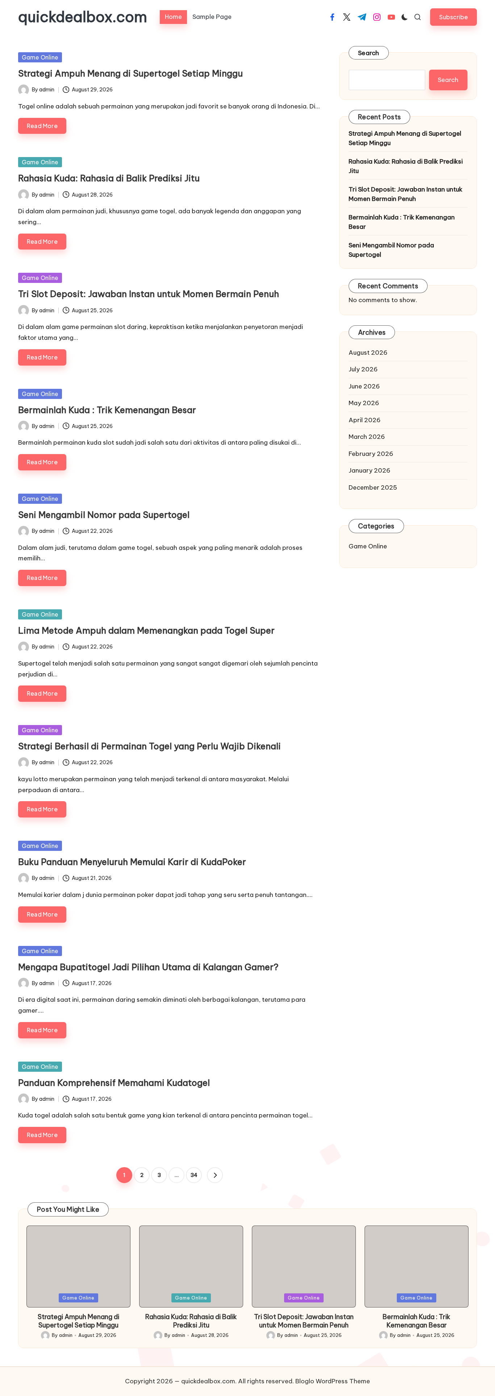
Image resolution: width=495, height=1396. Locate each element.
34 (194, 1175)
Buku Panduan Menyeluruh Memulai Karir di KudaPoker (132, 861)
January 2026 (369, 470)
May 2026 (364, 403)
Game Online (40, 57)
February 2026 (371, 454)
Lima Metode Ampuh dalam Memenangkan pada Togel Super (146, 630)
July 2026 (363, 369)
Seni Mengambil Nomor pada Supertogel (104, 514)
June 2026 (364, 386)
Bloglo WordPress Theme (332, 1381)
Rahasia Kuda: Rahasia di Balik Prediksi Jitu (109, 178)
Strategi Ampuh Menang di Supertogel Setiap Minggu (130, 73)
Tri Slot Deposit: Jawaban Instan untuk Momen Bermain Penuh (148, 293)
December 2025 (373, 487)
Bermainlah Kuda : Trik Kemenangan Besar (107, 409)
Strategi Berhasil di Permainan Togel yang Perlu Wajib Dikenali (149, 746)
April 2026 (364, 420)
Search (368, 53)
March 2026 (367, 437)
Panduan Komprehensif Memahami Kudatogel (114, 1082)
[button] (453, 16)
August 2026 (368, 353)
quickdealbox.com (82, 17)
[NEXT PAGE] (215, 1175)
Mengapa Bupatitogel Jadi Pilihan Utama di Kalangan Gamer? (148, 966)
